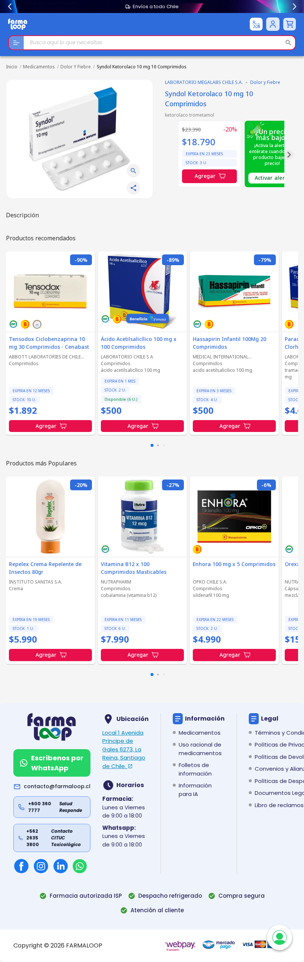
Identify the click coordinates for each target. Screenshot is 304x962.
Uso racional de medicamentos (200, 749)
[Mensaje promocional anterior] (9, 6)
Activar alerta (272, 177)
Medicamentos (39, 67)
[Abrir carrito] (289, 24)
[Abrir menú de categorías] (16, 42)
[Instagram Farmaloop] (41, 866)
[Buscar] (288, 42)
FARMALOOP (84, 945)
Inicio (11, 67)
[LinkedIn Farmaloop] (61, 866)
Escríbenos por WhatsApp (57, 763)
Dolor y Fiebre (75, 67)
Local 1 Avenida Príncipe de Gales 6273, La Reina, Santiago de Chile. (123, 749)
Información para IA (195, 789)
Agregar (205, 175)
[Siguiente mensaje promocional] (294, 6)
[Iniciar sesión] (273, 24)
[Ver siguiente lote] (289, 154)
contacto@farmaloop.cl (57, 786)
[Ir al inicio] (17, 24)
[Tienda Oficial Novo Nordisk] (256, 24)
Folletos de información (195, 769)
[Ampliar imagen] (133, 171)
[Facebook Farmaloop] (21, 866)
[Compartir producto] (133, 188)
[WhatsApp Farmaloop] (79, 866)
